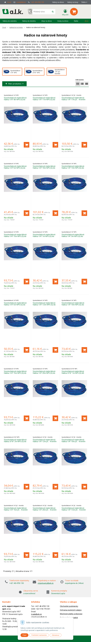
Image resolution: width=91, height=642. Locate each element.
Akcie (86, 21)
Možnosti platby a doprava (71, 614)
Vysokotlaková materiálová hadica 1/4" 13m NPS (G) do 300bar (73, 168)
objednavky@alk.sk (45, 583)
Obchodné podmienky (69, 606)
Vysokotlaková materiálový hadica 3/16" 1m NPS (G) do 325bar (73, 373)
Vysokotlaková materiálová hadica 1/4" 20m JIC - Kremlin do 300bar (44, 510)
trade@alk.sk (21, 2)
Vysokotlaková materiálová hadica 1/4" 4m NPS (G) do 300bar (15, 100)
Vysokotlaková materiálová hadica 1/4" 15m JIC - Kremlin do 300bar (16, 510)
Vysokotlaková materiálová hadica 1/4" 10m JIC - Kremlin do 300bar (73, 441)
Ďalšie (83, 2)
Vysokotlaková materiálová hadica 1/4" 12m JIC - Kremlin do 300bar (44, 441)
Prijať (24, 635)
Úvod (9, 2)
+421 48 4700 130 (37, 2)
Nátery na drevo (58, 2)
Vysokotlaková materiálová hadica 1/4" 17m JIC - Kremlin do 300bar (73, 100)
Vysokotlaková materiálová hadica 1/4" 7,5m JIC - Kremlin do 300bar (74, 510)
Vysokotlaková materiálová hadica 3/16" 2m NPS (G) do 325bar (15, 441)
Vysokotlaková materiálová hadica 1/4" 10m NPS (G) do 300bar (44, 168)
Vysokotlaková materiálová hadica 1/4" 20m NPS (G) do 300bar (44, 373)
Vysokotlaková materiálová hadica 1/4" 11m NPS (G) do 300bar (44, 100)
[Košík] (74, 12)
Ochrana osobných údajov (71, 610)
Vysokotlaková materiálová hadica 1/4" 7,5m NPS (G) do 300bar (44, 305)
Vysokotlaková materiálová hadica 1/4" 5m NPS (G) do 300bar (15, 168)
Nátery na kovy (72, 2)
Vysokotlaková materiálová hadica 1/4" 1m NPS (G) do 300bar (44, 236)
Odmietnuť (55, 635)
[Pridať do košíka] (26, 145)
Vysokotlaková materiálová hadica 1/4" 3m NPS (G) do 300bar (73, 236)
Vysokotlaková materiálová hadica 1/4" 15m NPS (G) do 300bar (15, 236)
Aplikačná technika (16, 27)
